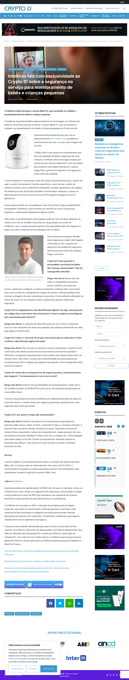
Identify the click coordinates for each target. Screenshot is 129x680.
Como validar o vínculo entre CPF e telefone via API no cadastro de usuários (115, 234)
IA (39, 16)
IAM (43, 16)
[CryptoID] (18, 8)
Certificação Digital (84, 16)
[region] (32, 658)
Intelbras (18, 481)
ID (35, 16)
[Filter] (101, 421)
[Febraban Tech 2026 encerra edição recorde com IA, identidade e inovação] (100, 185)
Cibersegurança (16, 69)
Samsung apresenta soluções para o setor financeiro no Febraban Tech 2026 (115, 222)
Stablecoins (95, 16)
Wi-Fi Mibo (56, 138)
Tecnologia (36, 614)
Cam (63, 138)
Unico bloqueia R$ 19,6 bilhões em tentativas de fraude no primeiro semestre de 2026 (115, 209)
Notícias (62, 69)
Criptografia (28, 16)
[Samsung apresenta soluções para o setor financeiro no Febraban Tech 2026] (100, 223)
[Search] (124, 8)
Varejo (114, 16)
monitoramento (22, 614)
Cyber (55, 16)
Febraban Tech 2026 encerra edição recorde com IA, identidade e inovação (115, 184)
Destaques (30, 69)
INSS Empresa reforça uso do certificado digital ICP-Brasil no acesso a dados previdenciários (115, 171)
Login (122, 2)
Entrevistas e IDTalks (46, 69)
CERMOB (99, 140)
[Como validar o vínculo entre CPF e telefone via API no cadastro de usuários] (100, 235)
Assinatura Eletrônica (63, 16)
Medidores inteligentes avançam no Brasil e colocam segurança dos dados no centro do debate (109, 151)
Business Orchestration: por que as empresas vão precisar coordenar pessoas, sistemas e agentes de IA (115, 196)
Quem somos (77, 8)
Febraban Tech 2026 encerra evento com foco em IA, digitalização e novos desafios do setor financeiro (115, 247)
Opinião (122, 16)
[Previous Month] (118, 426)
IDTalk (48, 16)
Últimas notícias (59, 8)
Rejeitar (33, 669)
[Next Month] (123, 426)
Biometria (73, 16)
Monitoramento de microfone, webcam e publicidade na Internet (35, 561)
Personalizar (17, 669)
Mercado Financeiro (106, 16)
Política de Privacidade (17, 659)
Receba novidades (94, 8)
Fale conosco (112, 8)
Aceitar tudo (48, 669)
